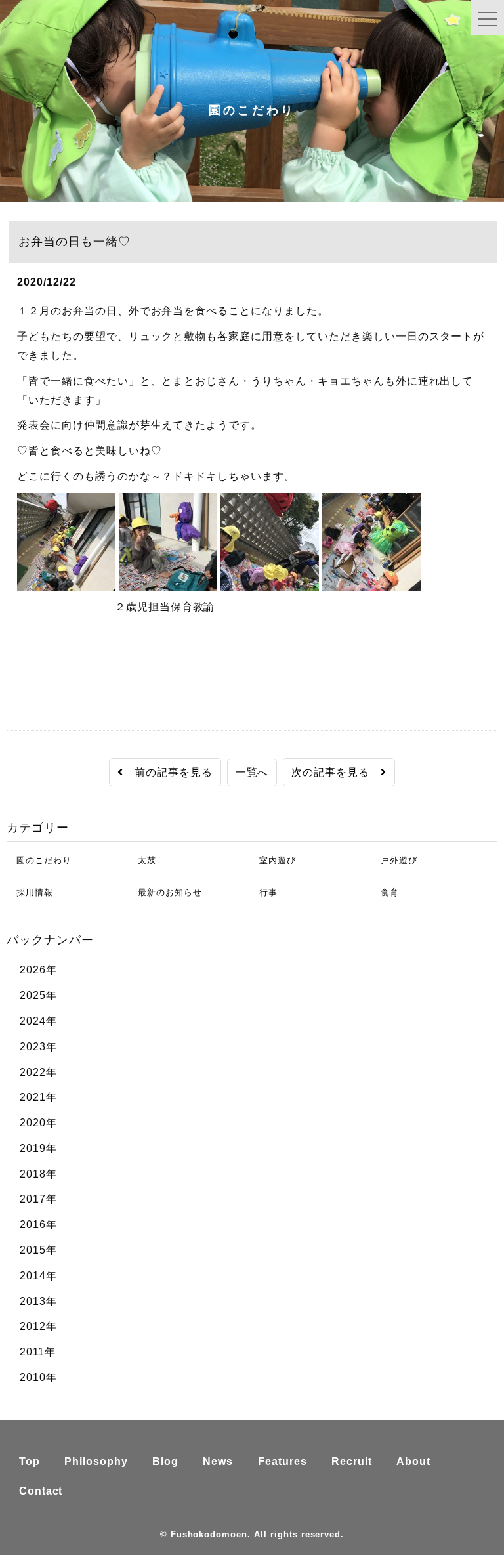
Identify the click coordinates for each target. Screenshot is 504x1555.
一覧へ (252, 772)
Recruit (351, 1461)
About (413, 1461)
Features (282, 1461)
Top (29, 1461)
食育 (385, 892)
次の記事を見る (336, 772)
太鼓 (142, 860)
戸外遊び (394, 860)
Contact (41, 1491)
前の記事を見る (168, 772)
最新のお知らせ (165, 892)
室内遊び (272, 860)
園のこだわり (39, 860)
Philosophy (96, 1461)
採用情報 (30, 892)
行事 (263, 892)
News (218, 1461)
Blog (165, 1461)
